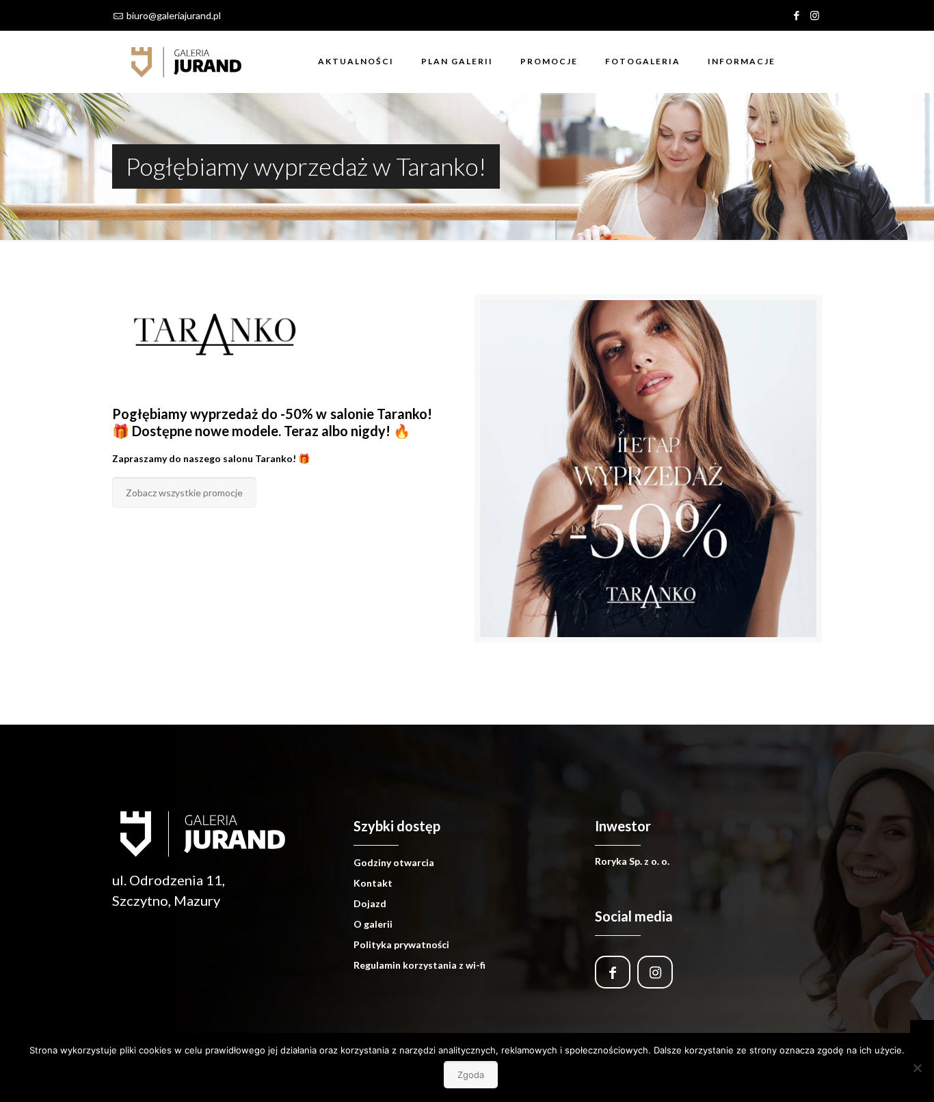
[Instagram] (815, 15)
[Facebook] (796, 15)
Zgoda (470, 1074)
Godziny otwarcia (393, 862)
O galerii (372, 924)
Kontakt (372, 883)
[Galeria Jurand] (187, 61)
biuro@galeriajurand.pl (173, 15)
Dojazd (369, 903)
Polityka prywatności (401, 944)
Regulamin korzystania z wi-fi (419, 965)
